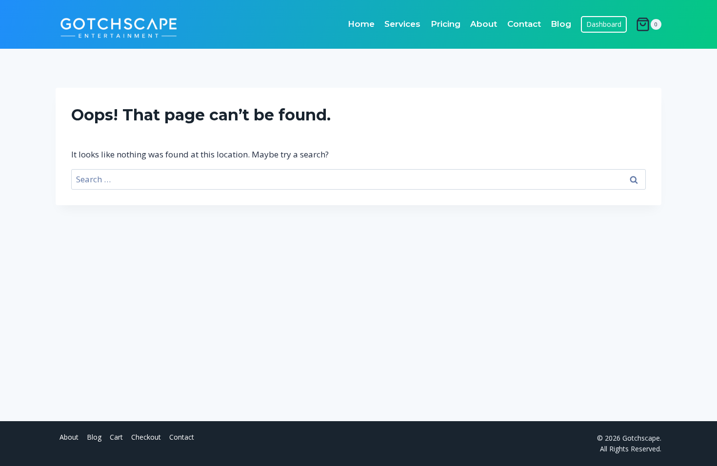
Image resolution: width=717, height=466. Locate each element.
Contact (524, 24)
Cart (116, 437)
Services (402, 24)
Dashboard (604, 24)
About (483, 24)
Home (361, 24)
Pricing (445, 24)
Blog (561, 24)
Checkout (146, 437)
